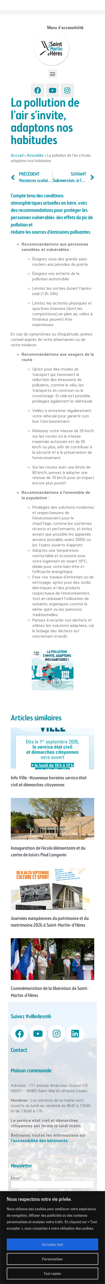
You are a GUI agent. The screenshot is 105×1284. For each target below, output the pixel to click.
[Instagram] (67, 90)
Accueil (17, 155)
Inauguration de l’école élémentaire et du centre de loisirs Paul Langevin (48, 851)
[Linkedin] (75, 1033)
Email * (16, 1178)
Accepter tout (52, 1244)
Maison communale (31, 1070)
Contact (19, 1050)
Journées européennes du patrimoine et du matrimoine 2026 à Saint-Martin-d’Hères (50, 922)
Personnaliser (52, 1259)
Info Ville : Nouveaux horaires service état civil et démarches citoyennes (49, 781)
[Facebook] (37, 90)
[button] (52, 73)
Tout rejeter (52, 1273)
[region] (52, 1237)
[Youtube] (52, 90)
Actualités (35, 155)
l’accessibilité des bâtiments (39, 1140)
